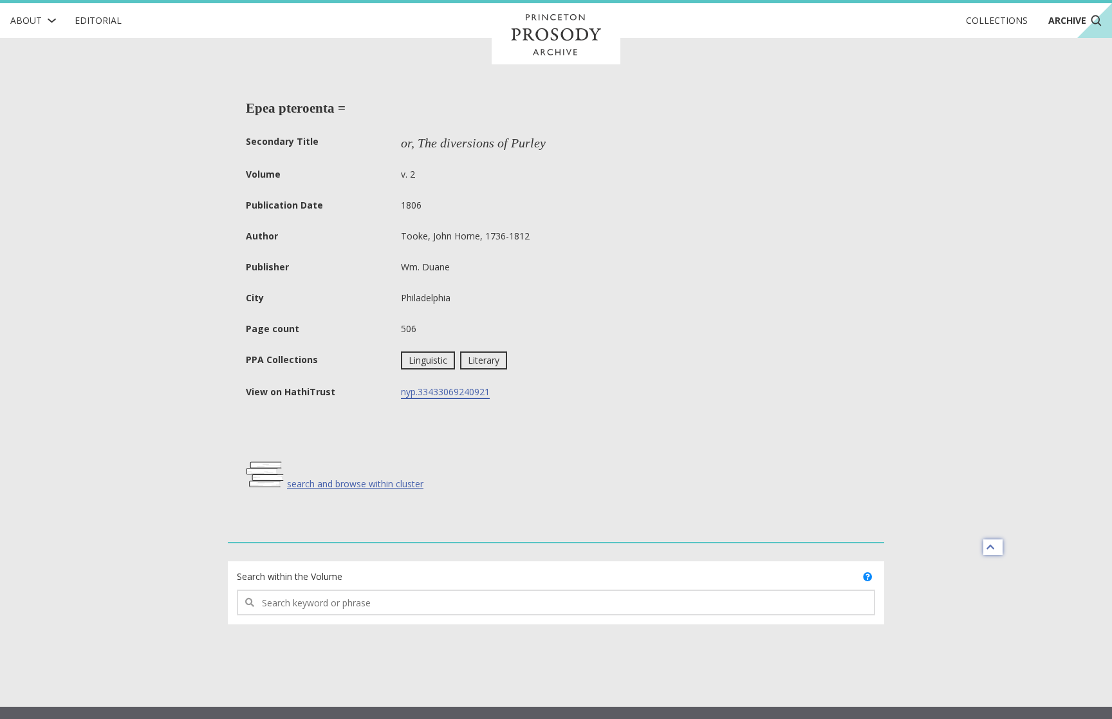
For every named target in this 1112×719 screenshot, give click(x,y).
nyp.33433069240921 (445, 392)
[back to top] (993, 547)
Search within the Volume (289, 576)
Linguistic (428, 360)
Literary (483, 360)
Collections (997, 20)
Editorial (98, 20)
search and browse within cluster (355, 484)
